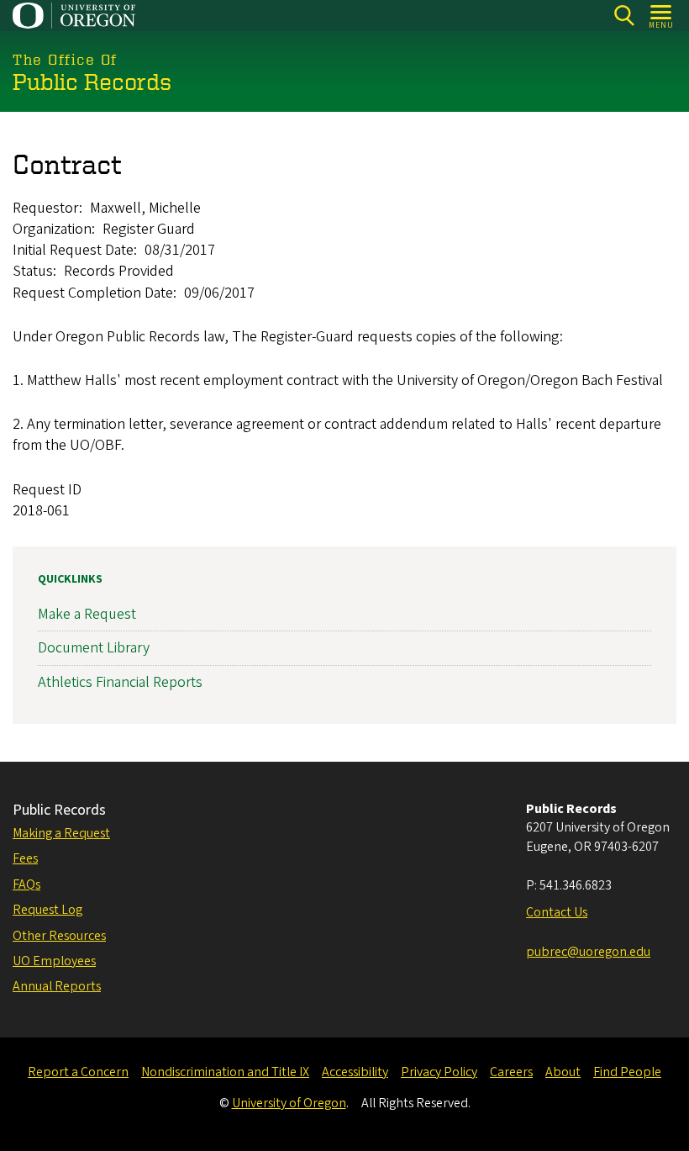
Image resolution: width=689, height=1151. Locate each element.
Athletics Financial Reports (120, 682)
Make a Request (87, 614)
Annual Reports (57, 986)
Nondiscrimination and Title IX (225, 1072)
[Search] (623, 15)
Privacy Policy (439, 1072)
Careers (511, 1072)
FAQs (26, 884)
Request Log (47, 909)
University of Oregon (289, 1103)
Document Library (94, 647)
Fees (25, 858)
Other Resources (59, 936)
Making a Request (61, 833)
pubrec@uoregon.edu (588, 951)
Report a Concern (78, 1072)
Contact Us (556, 912)
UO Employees (54, 961)
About (563, 1072)
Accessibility (355, 1072)
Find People (627, 1072)
